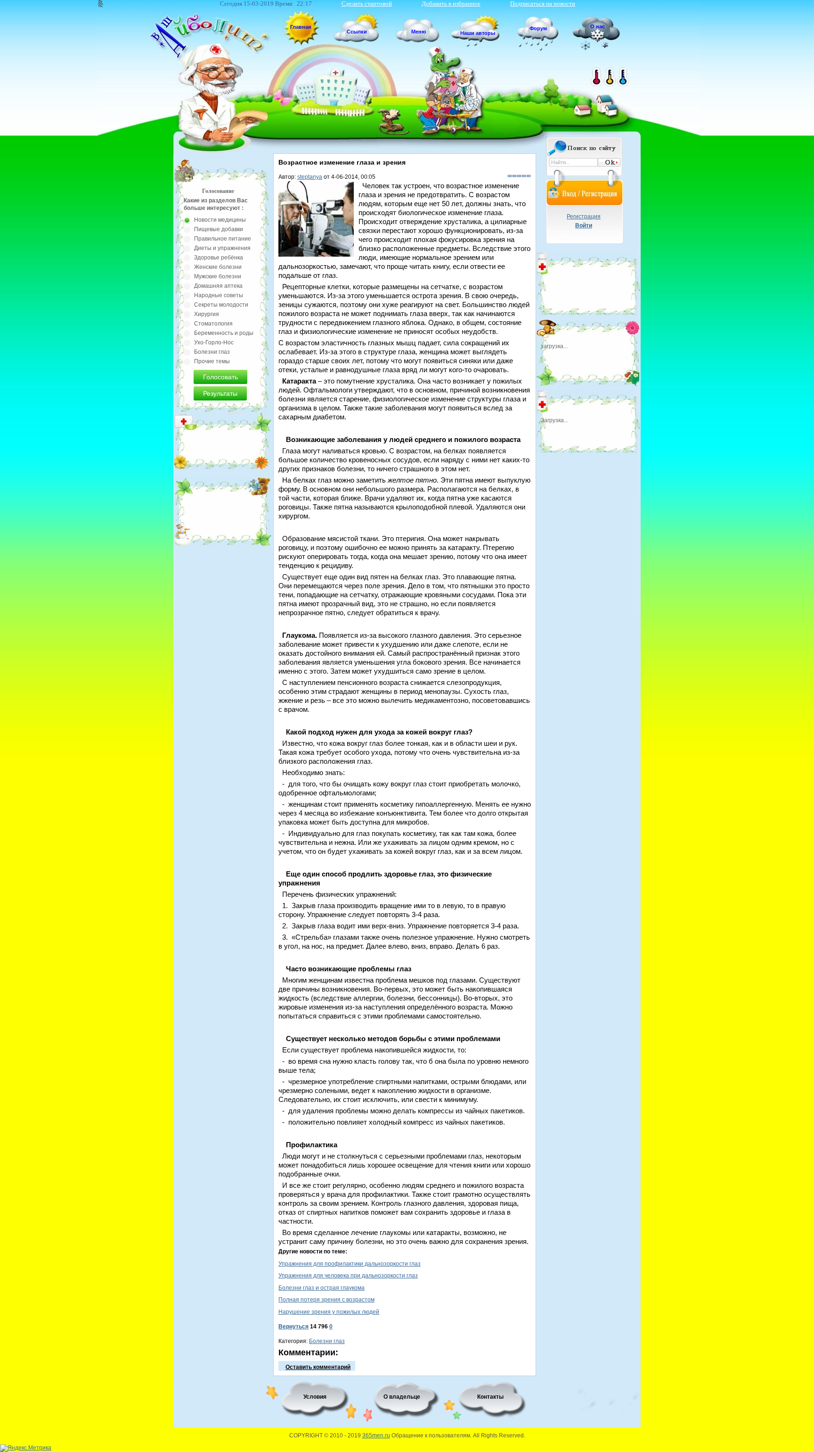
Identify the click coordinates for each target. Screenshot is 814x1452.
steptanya (309, 177)
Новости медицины (220, 220)
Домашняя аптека (218, 286)
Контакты (490, 1397)
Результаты (220, 393)
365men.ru (376, 1435)
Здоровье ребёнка (218, 257)
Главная (300, 27)
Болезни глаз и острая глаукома (321, 1288)
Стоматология (213, 323)
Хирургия (206, 314)
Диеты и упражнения (222, 248)
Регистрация (584, 216)
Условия (314, 1397)
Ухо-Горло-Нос (214, 342)
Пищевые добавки (218, 229)
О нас (597, 26)
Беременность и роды (223, 333)
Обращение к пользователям (430, 1435)
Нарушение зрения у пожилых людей (328, 1312)
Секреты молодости (221, 304)
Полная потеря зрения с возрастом (326, 1299)
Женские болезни (218, 267)
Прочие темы (212, 361)
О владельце (401, 1397)
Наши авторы (477, 33)
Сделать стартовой (367, 3)
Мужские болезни (217, 276)
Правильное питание (222, 238)
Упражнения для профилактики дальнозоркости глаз (349, 1263)
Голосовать (220, 377)
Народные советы (218, 295)
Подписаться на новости (542, 3)
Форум (538, 28)
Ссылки (357, 31)
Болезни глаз (327, 1341)
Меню (418, 31)
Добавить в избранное (451, 3)
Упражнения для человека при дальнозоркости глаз (348, 1275)
